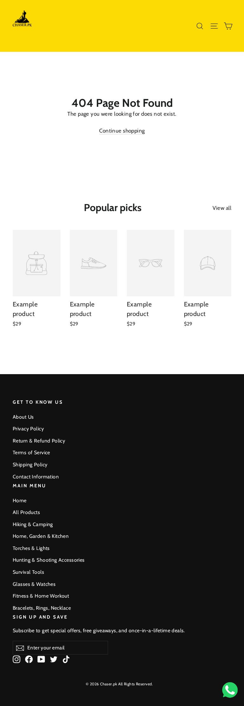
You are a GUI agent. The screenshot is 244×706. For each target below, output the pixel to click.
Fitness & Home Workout (41, 596)
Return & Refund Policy (39, 441)
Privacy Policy (28, 429)
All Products (26, 512)
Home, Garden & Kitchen (41, 536)
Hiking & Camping (33, 524)
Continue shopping (122, 130)
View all (222, 208)
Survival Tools (28, 572)
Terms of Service (31, 452)
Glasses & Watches (34, 584)
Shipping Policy (30, 465)
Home (20, 500)
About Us (23, 417)
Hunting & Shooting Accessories (49, 560)
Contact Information (36, 477)
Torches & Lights (31, 548)
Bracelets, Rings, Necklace (42, 608)
